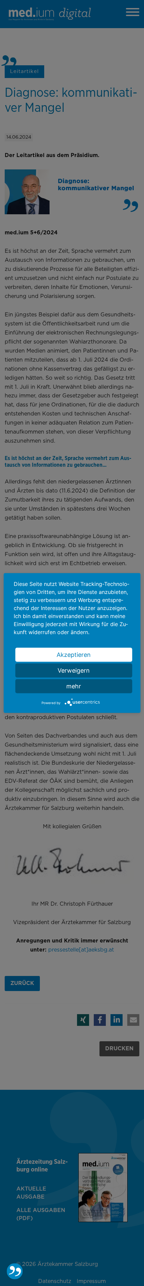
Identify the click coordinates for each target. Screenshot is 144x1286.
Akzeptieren (74, 654)
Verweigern (74, 670)
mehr (73, 685)
